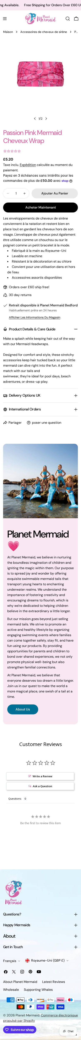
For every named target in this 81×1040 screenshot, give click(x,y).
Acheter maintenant (40, 207)
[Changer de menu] (5, 18)
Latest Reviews (53, 982)
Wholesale (11, 989)
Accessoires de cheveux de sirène (43, 32)
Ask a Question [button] (42, 786)
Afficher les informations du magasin (34, 317)
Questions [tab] (14, 798)
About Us (23, 709)
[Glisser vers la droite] (46, 118)
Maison (8, 32)
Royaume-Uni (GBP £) (48, 960)
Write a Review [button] (42, 776)
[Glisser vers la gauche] (35, 118)
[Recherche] (68, 18)
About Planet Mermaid (20, 982)
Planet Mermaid (27, 1015)
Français (9, 961)
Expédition (28, 165)
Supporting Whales (38, 989)
